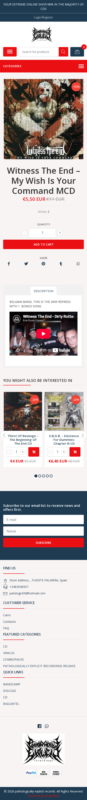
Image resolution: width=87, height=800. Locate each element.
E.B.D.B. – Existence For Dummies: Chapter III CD (64, 439)
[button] (36, 475)
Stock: (42, 212)
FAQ (6, 628)
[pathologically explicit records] (42, 34)
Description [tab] (43, 291)
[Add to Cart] (33, 452)
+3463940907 (19, 587)
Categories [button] (12, 66)
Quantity (43, 224)
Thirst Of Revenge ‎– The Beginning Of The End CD (23, 439)
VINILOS (9, 653)
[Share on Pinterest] (43, 264)
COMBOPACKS (13, 659)
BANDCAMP (11, 684)
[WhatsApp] (46, 726)
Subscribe (43, 543)
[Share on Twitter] (26, 264)
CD (5, 646)
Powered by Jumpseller (43, 796)
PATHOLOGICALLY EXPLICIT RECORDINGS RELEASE (39, 666)
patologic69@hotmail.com (27, 593)
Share (43, 258)
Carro (7, 615)
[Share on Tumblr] (61, 264)
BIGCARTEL (11, 704)
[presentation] (4, 435)
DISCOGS (9, 691)
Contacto (9, 622)
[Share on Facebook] (9, 264)
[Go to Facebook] (39, 726)
